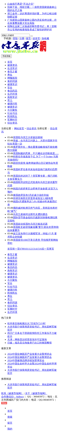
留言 (28, 38)
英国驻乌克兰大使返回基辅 (28, 137)
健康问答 (12, 103)
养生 (9, 74)
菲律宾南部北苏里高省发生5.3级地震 (33, 198)
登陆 (15, 38)
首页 (9, 62)
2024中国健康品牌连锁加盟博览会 (25, 360)
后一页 (45, 248)
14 (35, 248)
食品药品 (12, 90)
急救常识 (12, 97)
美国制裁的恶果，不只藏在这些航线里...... (36, 153)
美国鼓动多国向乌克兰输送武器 (30, 224)
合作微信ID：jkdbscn (12, 396)
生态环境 (12, 94)
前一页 (16, 248)
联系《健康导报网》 (12, 393)
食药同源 (12, 81)
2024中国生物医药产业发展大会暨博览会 (29, 354)
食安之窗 (12, 71)
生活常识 (12, 68)
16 (40, 248)
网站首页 (19, 128)
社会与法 (12, 113)
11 (28, 248)
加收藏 (45, 38)
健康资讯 (12, 65)
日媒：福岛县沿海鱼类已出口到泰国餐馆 (29, 342)
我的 (9, 429)
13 (33, 248)
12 (30, 248)
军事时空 (12, 119)
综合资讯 (12, 123)
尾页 (51, 248)
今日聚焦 (12, 110)
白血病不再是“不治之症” (20, 4)
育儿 (9, 100)
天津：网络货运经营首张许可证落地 (27, 339)
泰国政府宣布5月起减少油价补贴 (31, 195)
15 (38, 248)
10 (26, 248)
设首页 (36, 38)
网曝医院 (12, 78)
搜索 (9, 417)
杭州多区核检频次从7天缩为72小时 (26, 323)
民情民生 (12, 116)
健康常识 (12, 84)
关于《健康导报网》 (36, 393)
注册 (21, 38)
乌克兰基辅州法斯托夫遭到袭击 (30, 214)
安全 (9, 87)
